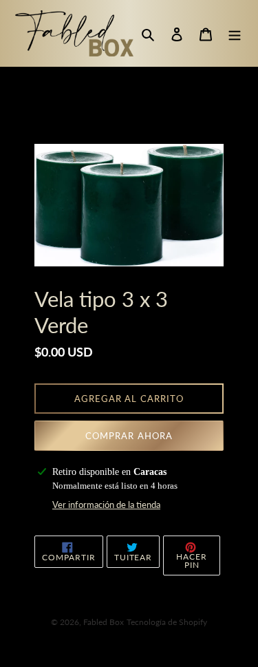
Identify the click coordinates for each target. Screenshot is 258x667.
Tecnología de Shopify (167, 622)
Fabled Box (103, 622)
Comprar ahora (129, 435)
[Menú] (234, 33)
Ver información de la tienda (106, 504)
